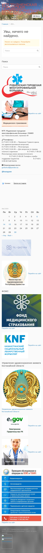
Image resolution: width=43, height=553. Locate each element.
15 (10, 224)
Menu (37, 16)
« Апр (4, 235)
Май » (10, 235)
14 (4, 224)
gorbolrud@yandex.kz (10, 167)
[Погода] (6, 183)
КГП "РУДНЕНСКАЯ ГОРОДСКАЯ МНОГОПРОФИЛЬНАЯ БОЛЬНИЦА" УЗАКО (22, 9)
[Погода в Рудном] (14, 180)
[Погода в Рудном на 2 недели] (20, 183)
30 (15, 232)
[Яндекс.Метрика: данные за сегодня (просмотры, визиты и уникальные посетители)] (7, 536)
